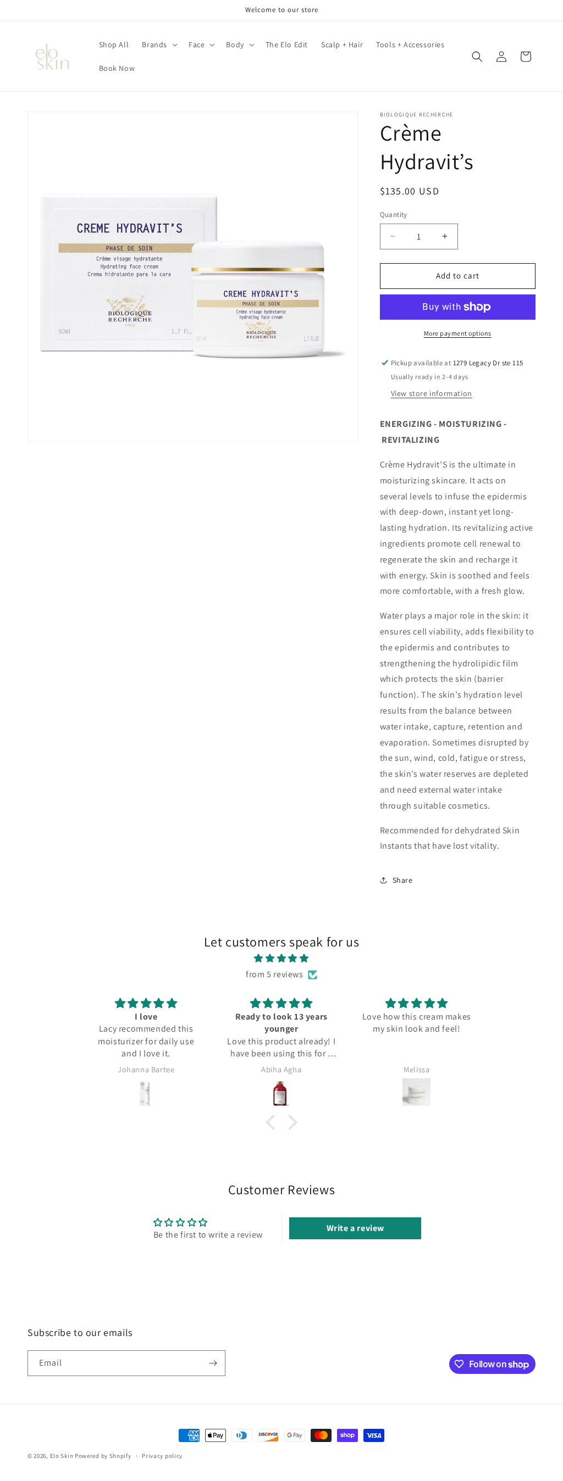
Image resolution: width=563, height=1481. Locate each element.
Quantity (393, 214)
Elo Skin (62, 1456)
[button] (158, 44)
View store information (431, 393)
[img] (281, 958)
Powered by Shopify (103, 1456)
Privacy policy (162, 1456)
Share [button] (403, 880)
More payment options (458, 333)
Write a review (355, 1228)
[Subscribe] (213, 1363)
